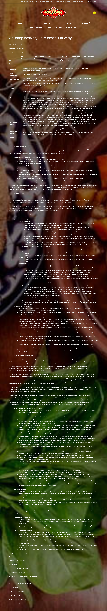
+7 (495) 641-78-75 (93, 1)
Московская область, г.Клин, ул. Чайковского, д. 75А (36, 1)
